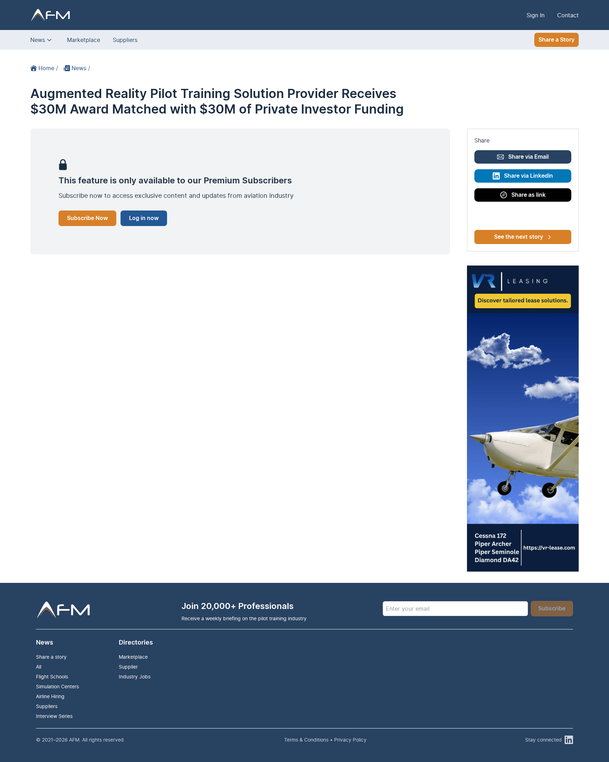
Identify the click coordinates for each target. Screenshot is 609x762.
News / (81, 68)
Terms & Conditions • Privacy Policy (325, 740)
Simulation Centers (57, 686)
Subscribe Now (87, 218)
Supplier (128, 667)
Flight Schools (52, 676)
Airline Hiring (50, 696)
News (37, 39)
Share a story (51, 657)
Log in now (144, 218)
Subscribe (551, 608)
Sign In (536, 15)
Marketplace (83, 39)
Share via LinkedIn (528, 176)
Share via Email (528, 157)
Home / (48, 68)
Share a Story (556, 40)
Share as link (528, 195)
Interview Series (54, 716)
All (38, 667)
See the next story (518, 237)
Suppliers (125, 39)
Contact (568, 15)
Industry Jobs (134, 676)
